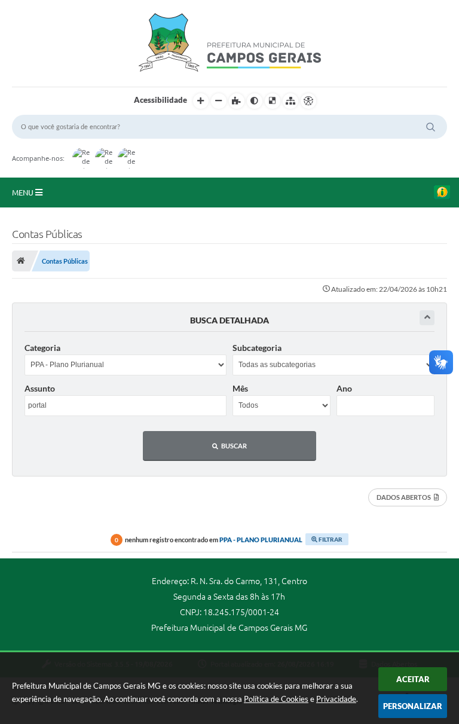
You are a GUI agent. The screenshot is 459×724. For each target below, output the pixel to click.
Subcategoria (256, 348)
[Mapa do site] (290, 101)
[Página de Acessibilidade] (308, 101)
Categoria (42, 348)
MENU (23, 192)
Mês (240, 388)
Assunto (40, 388)
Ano (344, 388)
